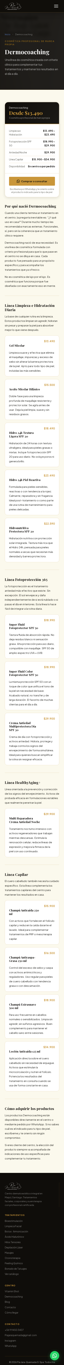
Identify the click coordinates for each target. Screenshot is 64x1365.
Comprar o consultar (34, 181)
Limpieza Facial (13, 1226)
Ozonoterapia (12, 1258)
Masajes (9, 1252)
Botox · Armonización (16, 1231)
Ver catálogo (12, 1274)
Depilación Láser (14, 1247)
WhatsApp (11, 1345)
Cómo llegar (11, 1312)
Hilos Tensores (13, 1242)
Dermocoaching (14, 1296)
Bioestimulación (14, 1220)
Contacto (10, 1307)
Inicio (7, 34)
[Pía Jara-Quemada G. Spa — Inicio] (13, 6)
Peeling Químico (14, 1263)
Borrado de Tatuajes (16, 1268)
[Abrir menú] (56, 6)
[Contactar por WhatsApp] (54, 1355)
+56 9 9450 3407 (14, 1329)
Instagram (10, 1340)
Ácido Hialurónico (14, 1236)
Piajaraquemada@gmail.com (21, 1335)
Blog (7, 1301)
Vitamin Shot (12, 1291)
